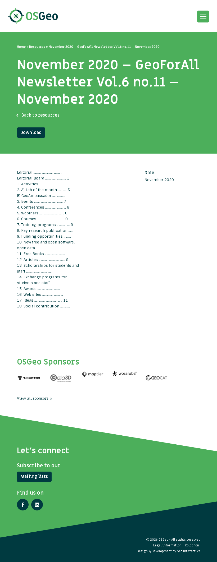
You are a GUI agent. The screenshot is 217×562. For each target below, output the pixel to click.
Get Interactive (188, 551)
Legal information (167, 545)
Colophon (192, 545)
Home (21, 47)
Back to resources (40, 115)
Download (31, 133)
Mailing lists (34, 477)
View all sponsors (32, 398)
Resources (37, 47)
